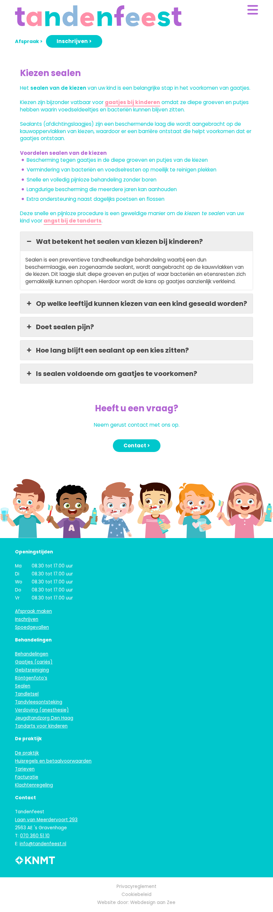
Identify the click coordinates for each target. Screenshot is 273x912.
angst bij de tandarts (73, 220)
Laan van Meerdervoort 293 (46, 820)
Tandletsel (27, 694)
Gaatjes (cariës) (34, 662)
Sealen (22, 686)
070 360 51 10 (35, 836)
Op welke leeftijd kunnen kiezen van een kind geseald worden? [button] (141, 303)
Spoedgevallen (32, 627)
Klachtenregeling (34, 785)
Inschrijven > (74, 41)
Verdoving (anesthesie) (42, 710)
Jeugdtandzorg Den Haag (44, 718)
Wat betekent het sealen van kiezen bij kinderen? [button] (119, 241)
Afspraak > (29, 41)
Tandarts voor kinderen (41, 726)
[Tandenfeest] (98, 16)
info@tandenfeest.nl (43, 844)
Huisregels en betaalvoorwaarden (53, 761)
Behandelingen (31, 654)
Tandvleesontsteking (38, 702)
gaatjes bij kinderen (132, 102)
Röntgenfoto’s (31, 678)
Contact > (137, 445)
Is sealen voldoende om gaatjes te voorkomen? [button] (116, 373)
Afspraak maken (33, 611)
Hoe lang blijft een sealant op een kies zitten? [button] (112, 350)
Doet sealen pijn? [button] (65, 327)
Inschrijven (26, 619)
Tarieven (25, 769)
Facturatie (26, 777)
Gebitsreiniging (32, 670)
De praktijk (27, 753)
